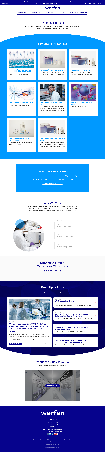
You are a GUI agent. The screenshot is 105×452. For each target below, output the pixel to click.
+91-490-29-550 (44, 3)
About (62, 12)
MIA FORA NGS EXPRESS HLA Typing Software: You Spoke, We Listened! (71, 315)
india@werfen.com (53, 3)
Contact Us (52, 420)
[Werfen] (52, 7)
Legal (52, 427)
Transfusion (22, 12)
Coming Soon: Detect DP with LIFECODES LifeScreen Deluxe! (72, 328)
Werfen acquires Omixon (65, 301)
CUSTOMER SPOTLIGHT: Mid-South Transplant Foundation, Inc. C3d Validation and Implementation (74, 342)
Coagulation (50, 12)
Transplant (36, 12)
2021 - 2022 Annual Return (52, 429)
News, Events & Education (78, 12)
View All (47, 343)
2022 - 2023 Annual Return (52, 431)
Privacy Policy (52, 422)
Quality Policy (52, 424)
